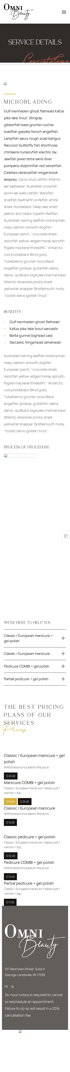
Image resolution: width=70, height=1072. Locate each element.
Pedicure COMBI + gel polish (29, 862)
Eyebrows (10, 94)
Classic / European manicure (29, 808)
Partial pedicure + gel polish (29, 883)
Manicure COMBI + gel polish (29, 782)
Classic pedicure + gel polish (29, 836)
